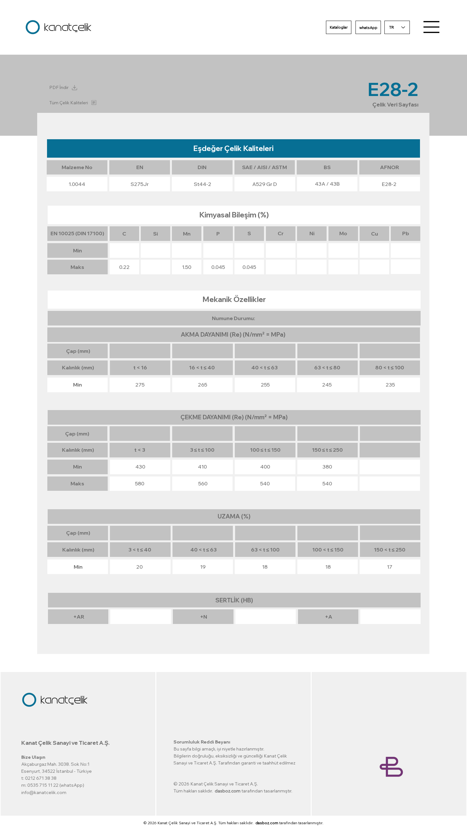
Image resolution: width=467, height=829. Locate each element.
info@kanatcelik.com (43, 792)
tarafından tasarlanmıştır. (289, 822)
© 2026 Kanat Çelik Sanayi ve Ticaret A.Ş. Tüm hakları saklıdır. (199, 822)
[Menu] (431, 27)
